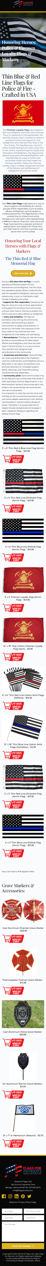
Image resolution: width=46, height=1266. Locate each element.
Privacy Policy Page (27, 1202)
